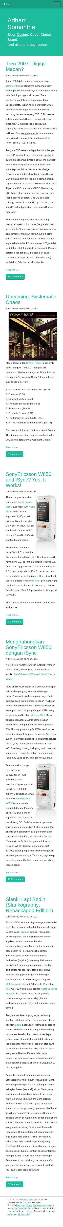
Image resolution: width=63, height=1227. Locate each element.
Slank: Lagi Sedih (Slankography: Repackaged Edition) (29, 904)
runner (42, 45)
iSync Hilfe (33, 580)
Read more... (13, 269)
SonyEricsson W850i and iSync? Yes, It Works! (29, 479)
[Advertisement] (31, 1222)
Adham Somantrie (29, 1199)
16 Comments (15, 276)
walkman (24, 931)
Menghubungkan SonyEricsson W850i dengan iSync (29, 647)
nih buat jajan (24, 1214)
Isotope (50, 1205)
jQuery (29, 1205)
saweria (11, 1214)
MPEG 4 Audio (13, 984)
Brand (12, 39)
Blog (11, 34)
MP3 (8, 988)
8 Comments (14, 454)
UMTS (49, 724)
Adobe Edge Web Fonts (22, 1208)
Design (22, 34)
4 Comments (14, 621)
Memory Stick (38, 715)
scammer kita (13, 85)
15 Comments (15, 879)
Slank (18, 1024)
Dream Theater (34, 362)
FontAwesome (39, 1205)
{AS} (6, 3)
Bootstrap (20, 1205)
